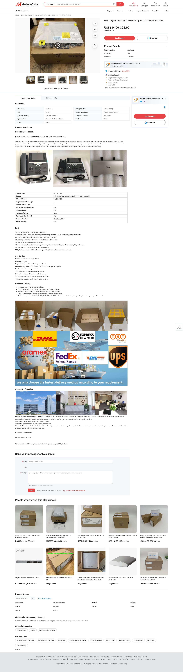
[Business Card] (165, 107)
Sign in (165, 6)
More (17, 649)
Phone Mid (150, 640)
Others (55, 610)
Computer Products (26, 15)
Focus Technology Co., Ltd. (77, 664)
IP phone (56, 606)
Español (48, 659)
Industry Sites (105, 657)
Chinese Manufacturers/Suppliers (66, 657)
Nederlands (95, 659)
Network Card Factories (46, 640)
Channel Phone (124, 640)
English (42, 659)
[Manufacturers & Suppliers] (26, 4)
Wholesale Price (94, 657)
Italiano (81, 659)
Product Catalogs (45, 598)
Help (129, 11)
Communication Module (47, 630)
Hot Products (39, 657)
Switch (17, 610)
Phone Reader (138, 640)
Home (17, 15)
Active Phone (110, 640)
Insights (145, 657)
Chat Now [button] (153, 38)
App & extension (142, 11)
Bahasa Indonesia (150, 659)
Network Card (21, 630)
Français (63, 659)
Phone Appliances (96, 640)
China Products (50, 657)
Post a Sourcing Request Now (74, 490)
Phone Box (61, 640)
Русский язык (73, 659)
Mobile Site (137, 657)
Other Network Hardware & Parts (61, 15)
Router (132, 606)
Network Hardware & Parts (42, 15)
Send (31, 490)
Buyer (119, 11)
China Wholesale (83, 657)
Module (94, 606)
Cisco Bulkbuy (21, 645)
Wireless (132, 603)
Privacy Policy (123, 664)
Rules (166, 11)
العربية (103, 659)
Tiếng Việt (140, 659)
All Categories (22, 11)
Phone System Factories (78, 640)
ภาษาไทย (126, 659)
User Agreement (103, 664)
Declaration (113, 664)
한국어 (109, 659)
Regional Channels (116, 657)
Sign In (107, 87)
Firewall (94, 603)
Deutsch (87, 659)
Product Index (128, 657)
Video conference (59, 603)
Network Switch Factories (25, 640)
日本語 (115, 659)
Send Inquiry (119, 38)
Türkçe (133, 659)
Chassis (17, 606)
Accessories (19, 603)
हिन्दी (120, 659)
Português (56, 659)
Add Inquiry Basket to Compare (57, 88)
